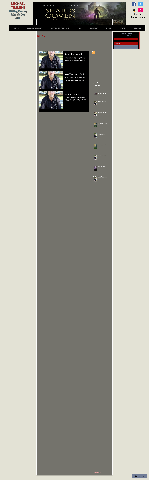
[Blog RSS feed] (93, 52)
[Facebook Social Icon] (134, 4)
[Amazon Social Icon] (134, 10)
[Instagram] (140, 10)
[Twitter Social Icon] (140, 4)
